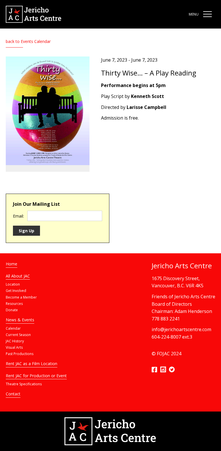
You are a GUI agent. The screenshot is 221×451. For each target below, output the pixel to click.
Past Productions (19, 353)
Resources (14, 303)
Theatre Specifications (24, 384)
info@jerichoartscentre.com (181, 329)
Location (13, 284)
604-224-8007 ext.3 (172, 337)
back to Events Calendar (28, 41)
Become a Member (21, 297)
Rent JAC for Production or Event (36, 375)
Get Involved (16, 290)
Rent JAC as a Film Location (31, 363)
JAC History (15, 341)
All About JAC (18, 276)
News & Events (20, 319)
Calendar (13, 328)
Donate (12, 309)
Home (11, 264)
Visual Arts (14, 347)
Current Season (18, 334)
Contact (13, 394)
